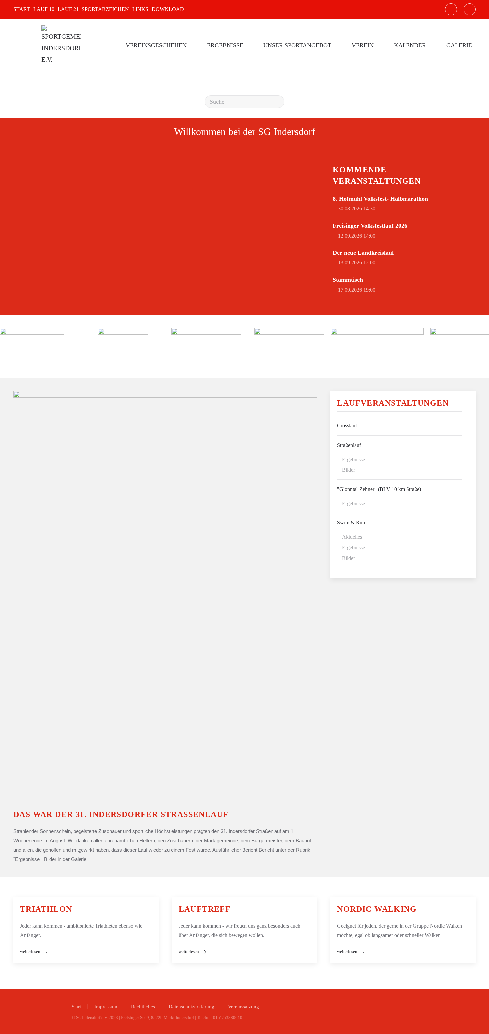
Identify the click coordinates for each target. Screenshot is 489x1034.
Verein (363, 45)
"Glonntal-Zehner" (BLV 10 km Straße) (379, 489)
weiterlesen (30, 951)
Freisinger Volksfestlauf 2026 (370, 225)
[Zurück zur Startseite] (61, 45)
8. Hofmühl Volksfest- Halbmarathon (380, 198)
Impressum (105, 1006)
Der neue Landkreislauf (363, 252)
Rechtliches (143, 1006)
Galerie (459, 45)
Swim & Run (351, 522)
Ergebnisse (225, 45)
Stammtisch (348, 279)
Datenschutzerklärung (191, 1006)
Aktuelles (352, 537)
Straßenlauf (349, 445)
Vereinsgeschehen (156, 45)
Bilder (348, 470)
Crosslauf (347, 425)
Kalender (410, 45)
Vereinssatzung (243, 1006)
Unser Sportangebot (297, 45)
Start (76, 1006)
